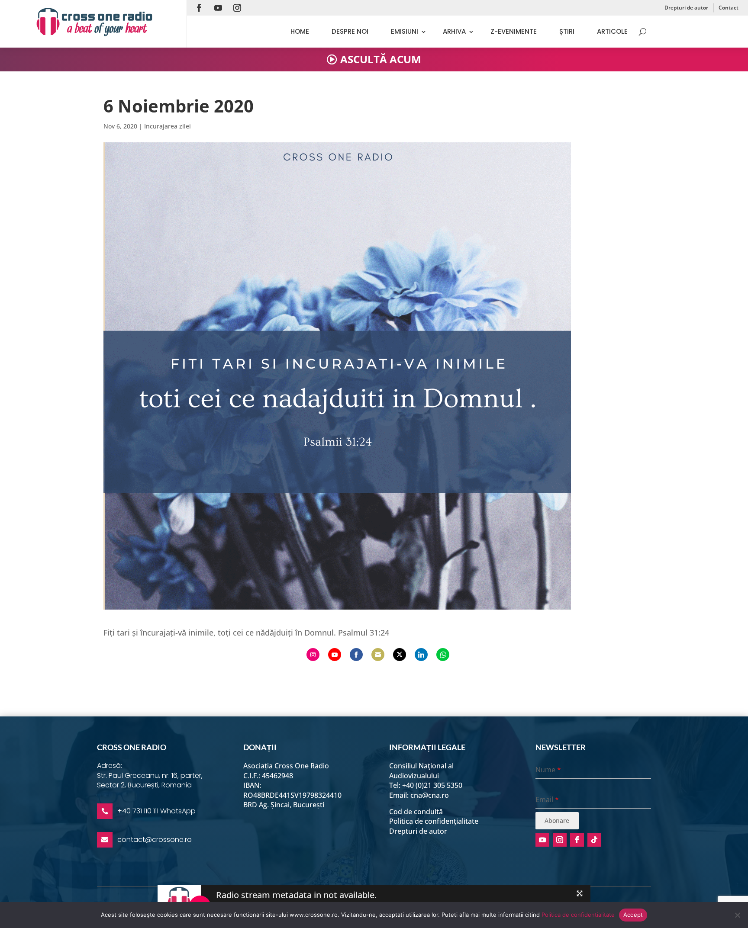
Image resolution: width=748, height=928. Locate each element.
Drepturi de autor (686, 7)
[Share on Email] (377, 654)
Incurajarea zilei (167, 126)
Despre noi (350, 31)
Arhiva (454, 31)
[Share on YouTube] (334, 654)
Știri (566, 31)
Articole (612, 31)
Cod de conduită (416, 811)
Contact (728, 7)
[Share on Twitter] (399, 654)
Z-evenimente (513, 31)
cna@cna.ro (429, 795)
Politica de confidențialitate (433, 821)
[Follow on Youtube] (218, 8)
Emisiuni (404, 31)
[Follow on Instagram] (237, 8)
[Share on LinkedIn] (421, 654)
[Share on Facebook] (356, 654)
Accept (633, 914)
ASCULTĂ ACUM (380, 59)
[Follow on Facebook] (199, 8)
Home (299, 31)
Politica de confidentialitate (578, 914)
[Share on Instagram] (312, 654)
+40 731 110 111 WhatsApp (156, 811)
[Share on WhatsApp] (442, 654)
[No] (737, 915)
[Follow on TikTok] (594, 840)
